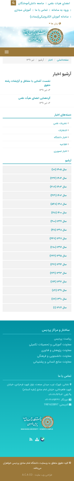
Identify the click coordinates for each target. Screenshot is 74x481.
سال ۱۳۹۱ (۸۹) (59, 290)
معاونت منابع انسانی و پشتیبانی (52, 361)
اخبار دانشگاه (60, 137)
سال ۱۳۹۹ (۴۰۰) (58, 221)
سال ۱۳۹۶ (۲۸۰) (58, 247)
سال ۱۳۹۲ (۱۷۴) (58, 282)
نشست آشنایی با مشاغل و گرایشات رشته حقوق (27, 83)
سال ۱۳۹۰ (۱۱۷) (59, 299)
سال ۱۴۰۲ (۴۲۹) (58, 195)
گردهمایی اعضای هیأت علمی (34, 98)
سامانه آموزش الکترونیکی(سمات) (49, 16)
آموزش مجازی (22, 10)
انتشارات (62, 130)
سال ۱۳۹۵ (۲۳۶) (58, 256)
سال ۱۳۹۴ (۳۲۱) (58, 264)
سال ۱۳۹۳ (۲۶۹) (58, 273)
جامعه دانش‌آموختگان (31, 3)
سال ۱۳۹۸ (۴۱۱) (59, 230)
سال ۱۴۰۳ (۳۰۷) (58, 187)
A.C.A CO (27, 475)
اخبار (50, 60)
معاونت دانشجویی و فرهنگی (54, 356)
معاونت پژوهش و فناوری (56, 350)
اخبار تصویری (60, 151)
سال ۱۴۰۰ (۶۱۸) (59, 213)
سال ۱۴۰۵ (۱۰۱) (59, 169)
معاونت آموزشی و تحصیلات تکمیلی (50, 344)
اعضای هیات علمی (59, 3)
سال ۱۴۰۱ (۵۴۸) (58, 204)
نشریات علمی (60, 123)
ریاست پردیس (62, 338)
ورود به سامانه (60, 10)
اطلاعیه (63, 144)
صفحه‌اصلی (63, 60)
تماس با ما (41, 10)
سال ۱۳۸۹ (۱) (60, 308)
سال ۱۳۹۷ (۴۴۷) (58, 238)
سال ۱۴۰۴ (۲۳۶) (58, 178)
